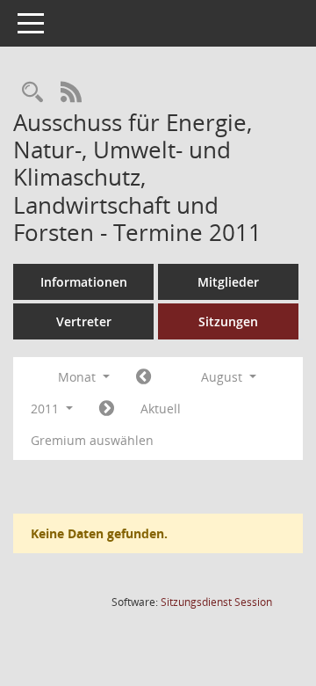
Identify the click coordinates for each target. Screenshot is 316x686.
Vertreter (83, 321)
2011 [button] (46, 408)
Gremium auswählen (92, 440)
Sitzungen (228, 321)
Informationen (83, 282)
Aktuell (160, 408)
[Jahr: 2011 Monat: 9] (106, 409)
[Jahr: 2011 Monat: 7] (143, 377)
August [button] (223, 377)
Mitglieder (228, 282)
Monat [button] (78, 377)
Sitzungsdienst (216, 602)
